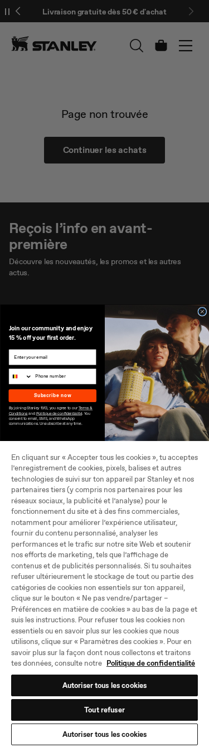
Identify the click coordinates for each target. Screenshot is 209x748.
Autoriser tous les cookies (104, 685)
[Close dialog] (202, 311)
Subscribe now (52, 395)
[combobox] (20, 376)
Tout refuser (104, 710)
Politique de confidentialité (150, 663)
